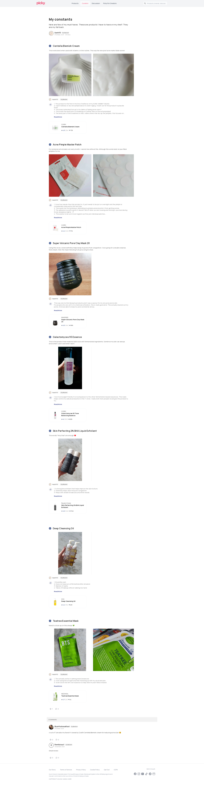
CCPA (116, 770)
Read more (58, 117)
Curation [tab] (85, 3)
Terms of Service (66, 770)
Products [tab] (75, 3)
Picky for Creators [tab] (110, 3)
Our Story (52, 770)
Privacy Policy (81, 770)
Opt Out (107, 770)
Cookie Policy (95, 770)
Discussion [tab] (96, 3)
